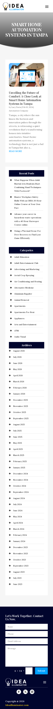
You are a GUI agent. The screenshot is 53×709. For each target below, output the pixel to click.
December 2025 (20, 400)
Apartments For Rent (24, 312)
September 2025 (21, 418)
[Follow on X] (25, 692)
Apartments (19, 306)
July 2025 (17, 430)
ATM (16, 330)
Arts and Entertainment (25, 324)
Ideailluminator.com (17, 705)
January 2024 (19, 541)
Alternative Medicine (24, 287)
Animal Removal (21, 300)
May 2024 (17, 516)
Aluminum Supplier (23, 294)
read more (15, 151)
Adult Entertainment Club (26, 263)
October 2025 (19, 412)
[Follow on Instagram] (32, 692)
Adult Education (21, 257)
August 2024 (19, 498)
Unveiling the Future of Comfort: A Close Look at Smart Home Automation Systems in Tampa (25, 98)
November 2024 (20, 480)
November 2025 (20, 406)
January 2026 (19, 394)
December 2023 (20, 547)
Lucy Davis (16, 107)
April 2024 (18, 523)
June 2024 (17, 510)
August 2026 (19, 351)
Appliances (19, 318)
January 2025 (19, 467)
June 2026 (17, 363)
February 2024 (20, 535)
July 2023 (17, 578)
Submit (41, 670)
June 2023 (17, 584)
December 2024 (20, 473)
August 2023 (19, 572)
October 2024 (19, 486)
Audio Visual (20, 336)
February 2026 (20, 387)
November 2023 (20, 553)
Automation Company (18, 111)
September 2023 (20, 565)
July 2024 (17, 504)
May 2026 (17, 369)
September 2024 (21, 492)
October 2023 (19, 559)
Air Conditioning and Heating (28, 281)
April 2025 (18, 449)
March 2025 (18, 455)
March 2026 (18, 381)
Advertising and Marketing (26, 269)
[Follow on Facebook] (19, 692)
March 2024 (18, 529)
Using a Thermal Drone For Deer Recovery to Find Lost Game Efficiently (27, 234)
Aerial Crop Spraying (24, 275)
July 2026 (17, 357)
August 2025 (19, 424)
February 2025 (20, 461)
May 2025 (17, 443)
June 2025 (17, 437)
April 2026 (18, 375)
